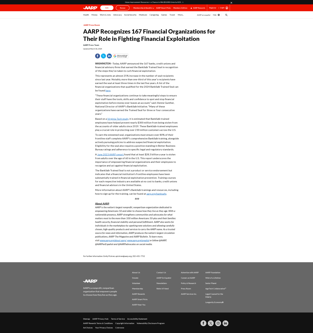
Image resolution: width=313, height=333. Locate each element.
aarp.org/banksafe (156, 193)
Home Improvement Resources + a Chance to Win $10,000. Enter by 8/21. (153, 2)
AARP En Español (163, 278)
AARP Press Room (92, 25)
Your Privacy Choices (104, 327)
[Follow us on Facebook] (203, 323)
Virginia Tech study (117, 118)
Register (212, 8)
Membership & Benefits (142, 8)
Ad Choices (88, 327)
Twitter (103, 56)
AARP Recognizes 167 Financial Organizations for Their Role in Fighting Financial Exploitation (149, 35)
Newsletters (161, 283)
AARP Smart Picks (163, 8)
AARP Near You (138, 304)
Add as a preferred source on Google (125, 56)
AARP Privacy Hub (100, 319)
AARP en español (203, 15)
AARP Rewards (199, 8)
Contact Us (161, 272)
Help (215, 15)
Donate (135, 278)
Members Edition (180, 8)
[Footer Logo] (100, 281)
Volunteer (136, 283)
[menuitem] (86, 16)
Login (222, 8)
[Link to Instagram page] (218, 323)
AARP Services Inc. (189, 294)
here (108, 90)
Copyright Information (124, 323)
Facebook (97, 56)
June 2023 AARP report (110, 154)
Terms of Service (118, 319)
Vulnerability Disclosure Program (151, 323)
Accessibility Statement (137, 319)
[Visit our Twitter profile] (211, 323)
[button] (226, 15)
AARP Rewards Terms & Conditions (98, 323)
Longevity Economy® (214, 302)
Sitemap (86, 319)
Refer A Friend (162, 288)
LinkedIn (109, 56)
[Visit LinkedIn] (225, 323)
